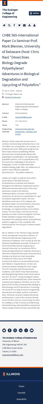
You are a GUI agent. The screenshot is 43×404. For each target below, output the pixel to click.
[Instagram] (15, 330)
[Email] (24, 25)
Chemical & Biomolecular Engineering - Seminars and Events (26, 131)
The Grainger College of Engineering (10, 13)
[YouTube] (31, 330)
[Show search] (9, 25)
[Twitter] (19, 25)
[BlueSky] (4, 330)
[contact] (34, 25)
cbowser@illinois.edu (23, 117)
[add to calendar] (29, 25)
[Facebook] (14, 25)
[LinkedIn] (20, 330)
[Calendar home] (4, 25)
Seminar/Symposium (13, 97)
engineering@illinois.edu (12, 355)
